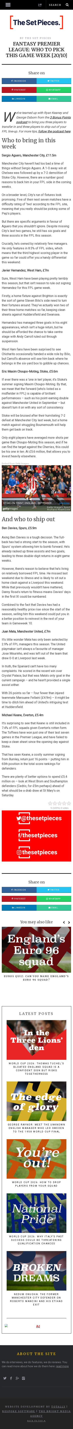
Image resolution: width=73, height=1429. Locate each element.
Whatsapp (54, 90)
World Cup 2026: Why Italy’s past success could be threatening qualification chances (36, 1240)
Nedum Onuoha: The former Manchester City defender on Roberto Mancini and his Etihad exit (36, 1299)
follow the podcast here (54, 131)
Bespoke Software (18, 1411)
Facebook (19, 81)
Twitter (54, 81)
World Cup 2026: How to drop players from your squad (36, 1184)
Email (54, 99)
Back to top (35, 1421)
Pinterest (20, 90)
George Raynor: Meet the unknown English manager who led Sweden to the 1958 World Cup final (36, 1128)
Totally (58, 1406)
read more (62, 1366)
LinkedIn (19, 99)
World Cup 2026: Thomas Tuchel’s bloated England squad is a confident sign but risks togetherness (36, 1068)
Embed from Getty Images (15, 463)
